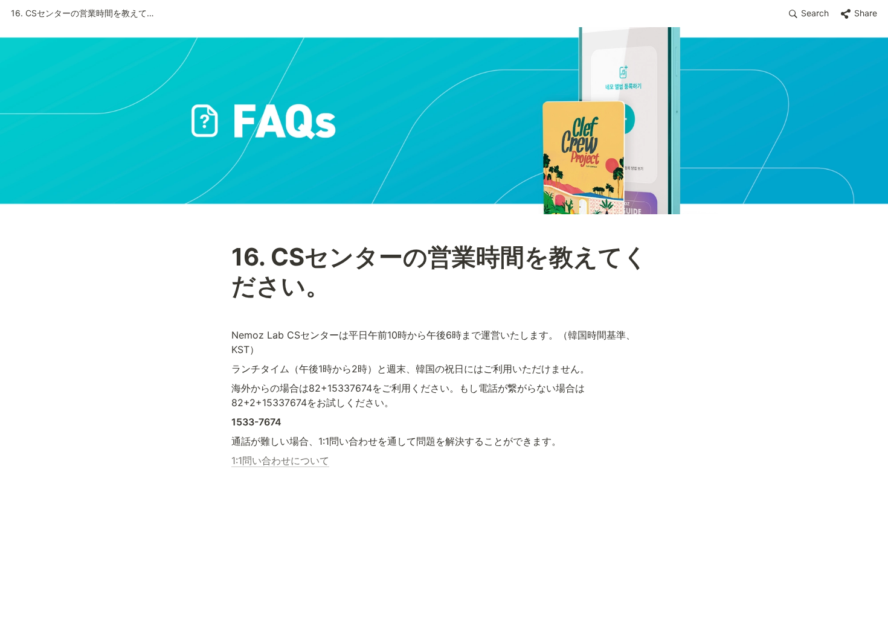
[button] (83, 14)
